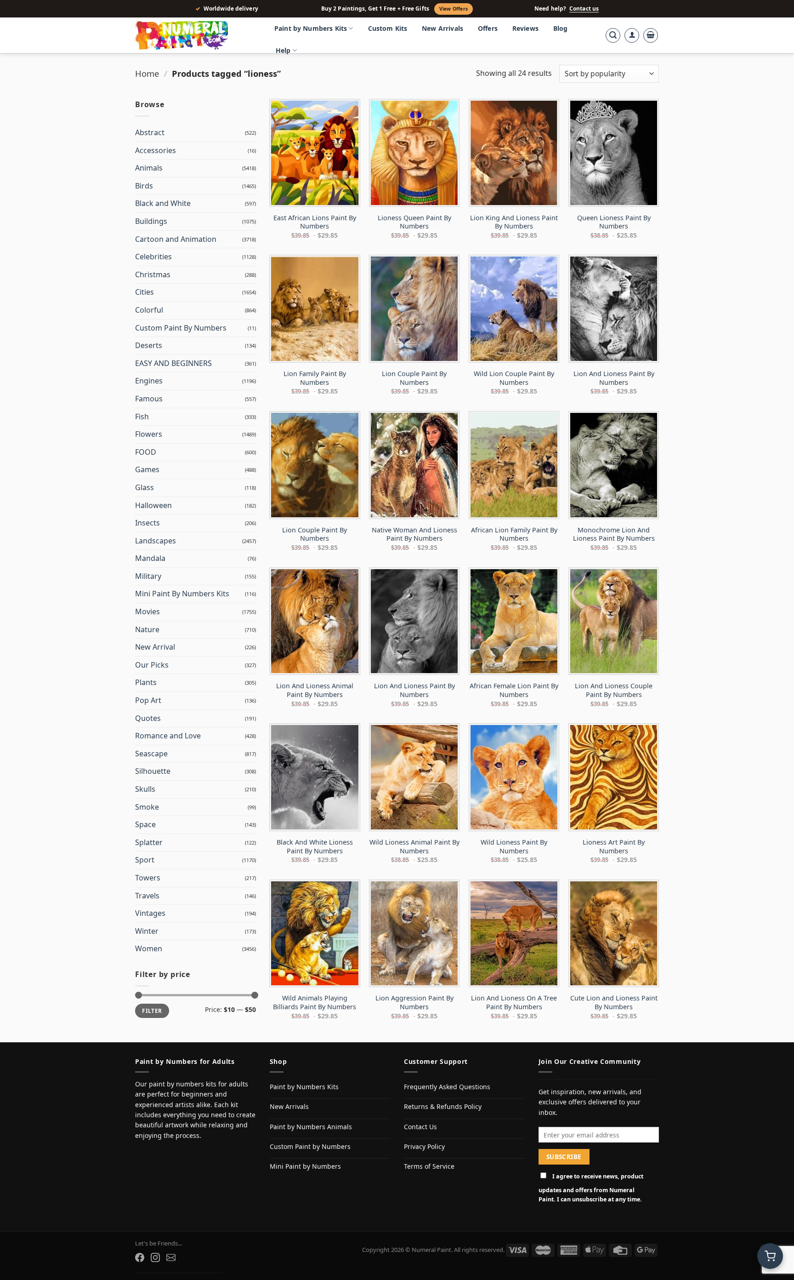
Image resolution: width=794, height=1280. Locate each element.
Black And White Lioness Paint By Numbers (315, 846)
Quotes (148, 718)
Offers (488, 28)
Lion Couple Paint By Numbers (414, 378)
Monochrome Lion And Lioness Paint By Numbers (614, 534)
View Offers (453, 9)
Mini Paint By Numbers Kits (182, 594)
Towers (147, 878)
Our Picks (152, 665)
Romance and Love (168, 736)
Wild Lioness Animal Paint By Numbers (414, 846)
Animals (149, 168)
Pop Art (148, 700)
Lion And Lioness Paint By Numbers (613, 378)
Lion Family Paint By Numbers (315, 378)
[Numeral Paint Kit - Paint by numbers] (195, 35)
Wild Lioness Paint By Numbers (514, 846)
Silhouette (152, 771)
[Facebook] (139, 1257)
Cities (144, 292)
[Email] (171, 1257)
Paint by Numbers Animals (311, 1126)
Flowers (148, 434)
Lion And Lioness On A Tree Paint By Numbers (514, 1002)
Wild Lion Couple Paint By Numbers (514, 378)
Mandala (150, 558)
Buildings (151, 221)
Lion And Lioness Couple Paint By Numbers (613, 690)
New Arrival (155, 647)
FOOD (145, 452)
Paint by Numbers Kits (310, 28)
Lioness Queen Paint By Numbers (414, 222)
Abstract (149, 132)
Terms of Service (429, 1166)
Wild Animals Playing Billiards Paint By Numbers (314, 1002)
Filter (152, 1010)
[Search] (613, 35)
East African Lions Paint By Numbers (314, 222)
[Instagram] (155, 1257)
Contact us (584, 8)
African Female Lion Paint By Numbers (514, 690)
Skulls (145, 789)
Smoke (147, 807)
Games (147, 469)
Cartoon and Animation (175, 239)
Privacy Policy (424, 1146)
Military (148, 576)
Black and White (163, 203)
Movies (147, 611)
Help (283, 50)
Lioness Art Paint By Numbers (614, 846)
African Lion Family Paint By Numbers (514, 534)
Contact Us (420, 1126)
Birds (144, 186)
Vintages (150, 913)
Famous (149, 399)
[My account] (631, 35)
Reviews (525, 28)
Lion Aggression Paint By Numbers (414, 1002)
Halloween (153, 505)
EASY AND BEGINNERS (173, 363)
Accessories (155, 150)
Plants (146, 682)
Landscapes (155, 541)
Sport (144, 860)
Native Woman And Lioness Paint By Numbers (414, 534)
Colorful (149, 310)
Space (145, 824)
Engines (149, 381)
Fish (142, 416)
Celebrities (153, 256)
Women (148, 948)
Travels (147, 896)
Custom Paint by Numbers (310, 1146)
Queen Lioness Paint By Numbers (614, 222)
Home (147, 73)
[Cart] (650, 35)
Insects (147, 523)
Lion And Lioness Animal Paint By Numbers (314, 690)
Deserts (148, 345)
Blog (560, 28)
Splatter (149, 842)
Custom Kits (388, 28)
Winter (147, 931)
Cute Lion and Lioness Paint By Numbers (614, 1002)
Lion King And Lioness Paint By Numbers (514, 222)
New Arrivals (442, 28)
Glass (144, 487)
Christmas (152, 274)
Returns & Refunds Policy (443, 1106)
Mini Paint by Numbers (305, 1166)
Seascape (151, 754)
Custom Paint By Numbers (181, 328)
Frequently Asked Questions (447, 1086)
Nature (147, 629)
